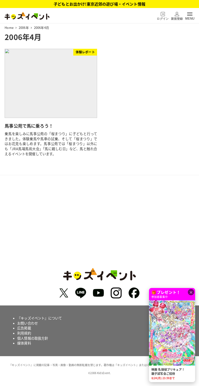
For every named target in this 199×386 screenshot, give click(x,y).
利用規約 (24, 333)
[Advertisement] (99, 227)
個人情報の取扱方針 (32, 338)
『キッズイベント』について (39, 318)
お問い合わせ (27, 323)
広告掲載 (24, 328)
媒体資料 (24, 343)
